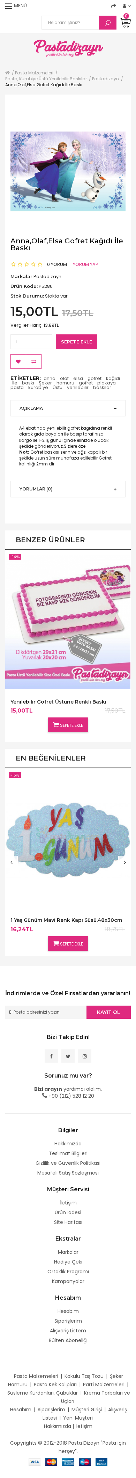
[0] (125, 22)
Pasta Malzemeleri (36, 1376)
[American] (68, 1461)
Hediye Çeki (68, 1261)
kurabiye (38, 387)
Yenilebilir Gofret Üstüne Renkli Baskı (58, 702)
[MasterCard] (51, 1461)
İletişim (68, 1202)
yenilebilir (78, 387)
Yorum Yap (85, 264)
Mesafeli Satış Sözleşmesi (68, 1172)
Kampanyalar (68, 1281)
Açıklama (31, 408)
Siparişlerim (68, 1320)
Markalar (68, 1252)
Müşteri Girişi (86, 1409)
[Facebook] (51, 1056)
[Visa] (34, 1461)
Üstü (57, 387)
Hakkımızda (68, 1143)
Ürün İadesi (68, 1212)
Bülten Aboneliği (68, 1340)
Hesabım (68, 1311)
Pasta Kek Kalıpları (55, 1384)
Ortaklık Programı (68, 1271)
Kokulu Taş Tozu (84, 1376)
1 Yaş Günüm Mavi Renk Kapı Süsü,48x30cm (66, 920)
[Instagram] (84, 1056)
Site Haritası (68, 1222)
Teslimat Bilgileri (68, 1153)
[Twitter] (68, 1056)
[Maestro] (85, 1461)
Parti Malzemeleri (103, 1384)
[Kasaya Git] (113, 6)
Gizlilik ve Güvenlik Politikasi (68, 1163)
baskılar (102, 387)
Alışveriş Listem (68, 1330)
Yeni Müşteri (78, 1417)
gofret (94, 378)
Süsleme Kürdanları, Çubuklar (42, 1392)
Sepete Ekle (76, 341)
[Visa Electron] (101, 1461)
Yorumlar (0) (36, 489)
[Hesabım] (127, 6)
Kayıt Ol (108, 1012)
